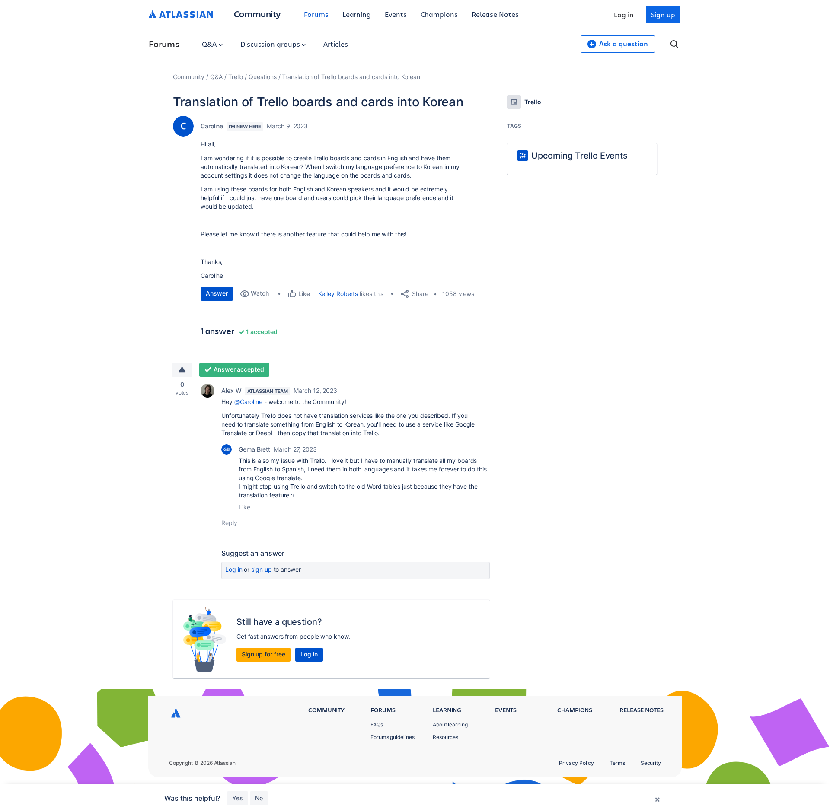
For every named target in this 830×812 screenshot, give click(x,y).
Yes (237, 798)
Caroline (212, 126)
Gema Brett (254, 449)
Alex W (231, 390)
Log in (624, 14)
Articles (335, 43)
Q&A (210, 43)
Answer (217, 293)
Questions (262, 76)
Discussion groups (271, 43)
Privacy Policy (576, 763)
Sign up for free (263, 654)
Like (244, 507)
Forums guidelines (392, 737)
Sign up (663, 14)
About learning (450, 724)
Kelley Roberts (338, 293)
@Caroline (248, 401)
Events (396, 14)
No (259, 798)
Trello (235, 76)
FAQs (376, 724)
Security (651, 763)
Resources (445, 737)
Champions (439, 14)
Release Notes (495, 14)
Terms (617, 763)
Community (257, 13)
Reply (229, 522)
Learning (356, 14)
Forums (316, 14)
